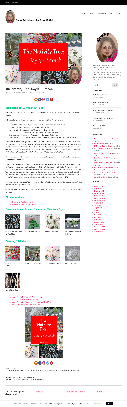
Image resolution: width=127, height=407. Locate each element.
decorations (39, 370)
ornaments (67, 370)
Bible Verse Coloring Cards (103, 146)
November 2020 (99, 200)
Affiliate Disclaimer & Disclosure (76, 392)
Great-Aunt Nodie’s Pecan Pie (104, 139)
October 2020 (98, 203)
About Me (15, 3)
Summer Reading (100, 143)
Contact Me (99, 392)
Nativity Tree (51, 370)
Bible (10, 370)
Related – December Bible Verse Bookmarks (25, 304)
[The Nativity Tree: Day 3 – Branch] (43, 82)
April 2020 (97, 217)
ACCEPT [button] (109, 404)
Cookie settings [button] (98, 404)
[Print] (36, 99)
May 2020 (97, 215)
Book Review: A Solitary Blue (103, 163)
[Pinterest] (51, 99)
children (20, 370)
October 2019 (98, 231)
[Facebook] (40, 99)
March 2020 (98, 220)
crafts (33, 370)
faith (45, 370)
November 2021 (99, 193)
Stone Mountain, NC (100, 177)
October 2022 (98, 186)
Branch (15, 370)
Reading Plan (75, 370)
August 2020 (98, 208)
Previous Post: (20, 377)
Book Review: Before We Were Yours (106, 167)
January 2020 (98, 224)
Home (7, 3)
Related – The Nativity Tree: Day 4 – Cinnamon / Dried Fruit (30, 302)
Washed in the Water (99, 126)
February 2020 (99, 222)
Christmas (27, 370)
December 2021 (99, 191)
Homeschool (102, 14)
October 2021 (98, 196)
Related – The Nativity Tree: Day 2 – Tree (23, 299)
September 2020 (99, 205)
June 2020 (97, 212)
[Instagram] (43, 99)
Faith (91, 14)
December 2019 (99, 227)
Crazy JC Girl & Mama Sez (35, 92)
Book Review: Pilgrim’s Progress (105, 172)
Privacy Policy (40, 392)
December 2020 (99, 198)
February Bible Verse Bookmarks (103, 118)
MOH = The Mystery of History (103, 110)
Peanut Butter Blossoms (101, 102)
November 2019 (99, 229)
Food (111, 14)
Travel (120, 14)
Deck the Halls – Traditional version (21, 202)
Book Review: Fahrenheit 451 (102, 95)
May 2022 (97, 188)
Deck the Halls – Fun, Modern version (22, 204)
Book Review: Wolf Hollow (102, 153)
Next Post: (24, 379)
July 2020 (97, 210)
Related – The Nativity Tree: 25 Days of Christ (25, 297)
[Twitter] (47, 99)
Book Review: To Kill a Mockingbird (105, 158)
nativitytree (59, 370)
